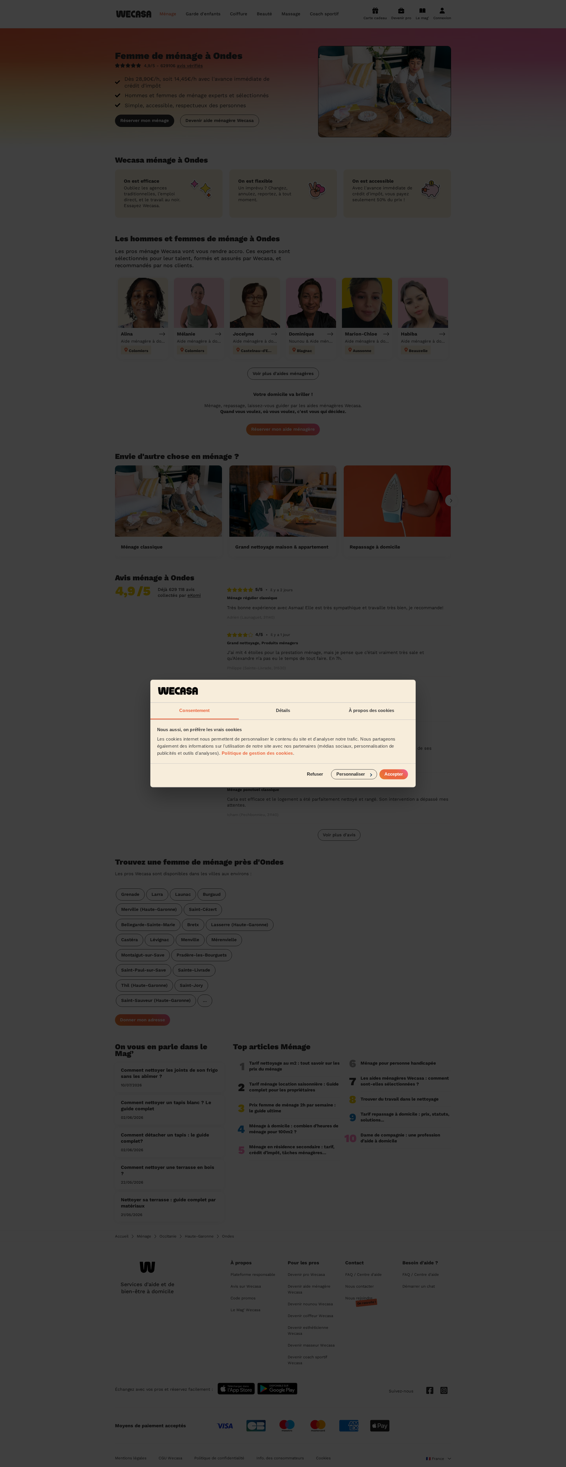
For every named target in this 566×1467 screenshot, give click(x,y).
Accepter (393, 774)
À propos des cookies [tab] (371, 710)
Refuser (315, 774)
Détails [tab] (283, 710)
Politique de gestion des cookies (257, 753)
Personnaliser (350, 774)
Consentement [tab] (194, 710)
